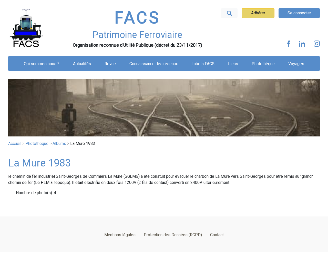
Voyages (296, 63)
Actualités (82, 63)
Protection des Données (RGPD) (173, 234)
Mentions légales (120, 234)
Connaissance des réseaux (153, 63)
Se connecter (299, 13)
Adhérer (258, 13)
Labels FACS (202, 63)
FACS (137, 17)
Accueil (14, 143)
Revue (110, 63)
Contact (217, 234)
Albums (59, 143)
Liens (233, 63)
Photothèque (263, 63)
